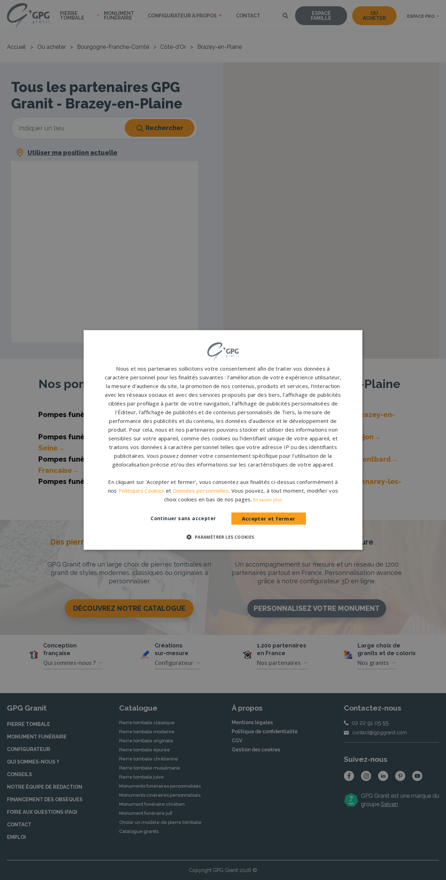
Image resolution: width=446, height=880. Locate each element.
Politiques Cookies (141, 490)
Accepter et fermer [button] (268, 518)
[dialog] (223, 440)
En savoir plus (267, 500)
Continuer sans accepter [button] (183, 518)
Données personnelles (201, 490)
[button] (223, 537)
